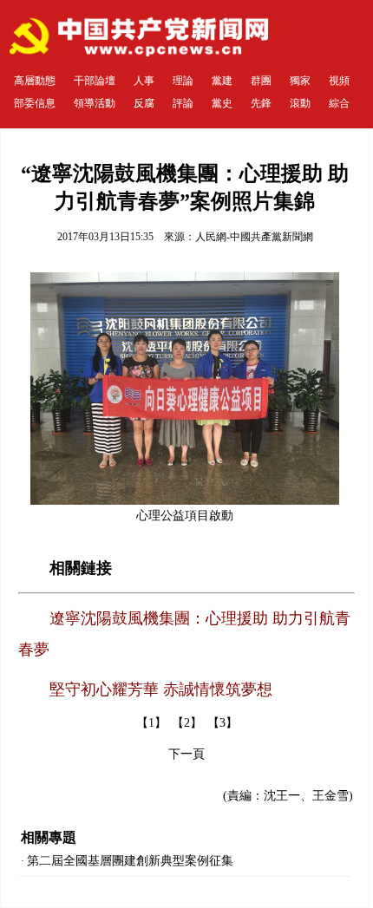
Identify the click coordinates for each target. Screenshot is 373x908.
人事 (144, 81)
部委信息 (35, 103)
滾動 (300, 103)
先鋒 (261, 103)
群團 (261, 81)
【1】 (151, 722)
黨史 (222, 103)
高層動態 (35, 81)
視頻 (339, 81)
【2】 (187, 722)
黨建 (222, 81)
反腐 (144, 103)
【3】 (222, 722)
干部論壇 (94, 81)
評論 (183, 103)
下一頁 (186, 754)
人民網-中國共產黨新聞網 (254, 237)
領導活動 (94, 103)
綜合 (339, 103)
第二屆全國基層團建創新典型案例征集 (130, 860)
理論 (183, 81)
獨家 (300, 81)
